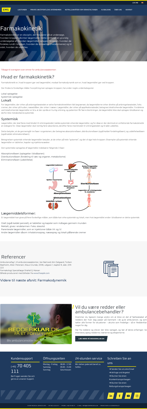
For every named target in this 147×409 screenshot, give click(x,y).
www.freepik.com (41, 273)
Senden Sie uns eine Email (122, 369)
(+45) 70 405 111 (71, 405)
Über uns (118, 10)
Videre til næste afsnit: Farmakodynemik (33, 280)
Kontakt (129, 10)
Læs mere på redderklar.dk (91, 339)
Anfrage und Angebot (120, 372)
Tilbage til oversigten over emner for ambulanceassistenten (28, 70)
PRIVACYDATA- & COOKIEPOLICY (110, 405)
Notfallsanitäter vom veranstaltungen (81, 10)
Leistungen (22, 10)
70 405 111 (21, 368)
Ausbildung (106, 10)
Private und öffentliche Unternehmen (45, 10)
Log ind (135, 3)
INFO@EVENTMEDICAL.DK (90, 405)
